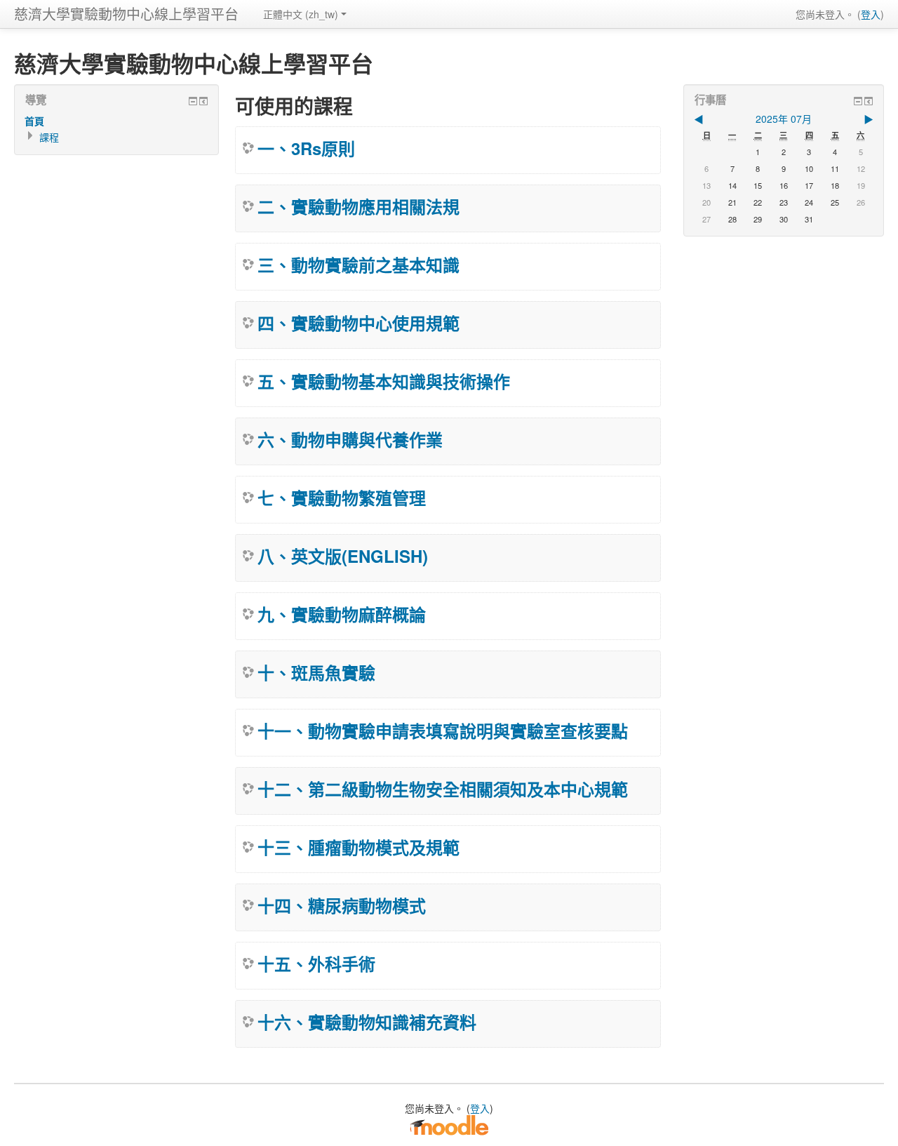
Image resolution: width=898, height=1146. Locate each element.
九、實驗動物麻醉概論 (341, 614)
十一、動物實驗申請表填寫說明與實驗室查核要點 (442, 730)
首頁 (34, 121)
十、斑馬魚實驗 (316, 672)
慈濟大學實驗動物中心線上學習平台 (126, 14)
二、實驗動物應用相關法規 (358, 206)
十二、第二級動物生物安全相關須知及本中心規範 (442, 789)
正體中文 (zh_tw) (300, 14)
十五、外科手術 (316, 963)
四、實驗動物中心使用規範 (358, 323)
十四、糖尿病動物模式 (341, 905)
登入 (870, 14)
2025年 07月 (784, 119)
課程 (49, 137)
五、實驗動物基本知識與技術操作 (383, 381)
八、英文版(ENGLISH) (342, 556)
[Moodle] (449, 1124)
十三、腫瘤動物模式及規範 (358, 847)
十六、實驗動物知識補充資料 (366, 1022)
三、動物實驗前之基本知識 (358, 264)
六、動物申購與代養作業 (350, 439)
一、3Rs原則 (306, 148)
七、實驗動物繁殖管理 (341, 497)
